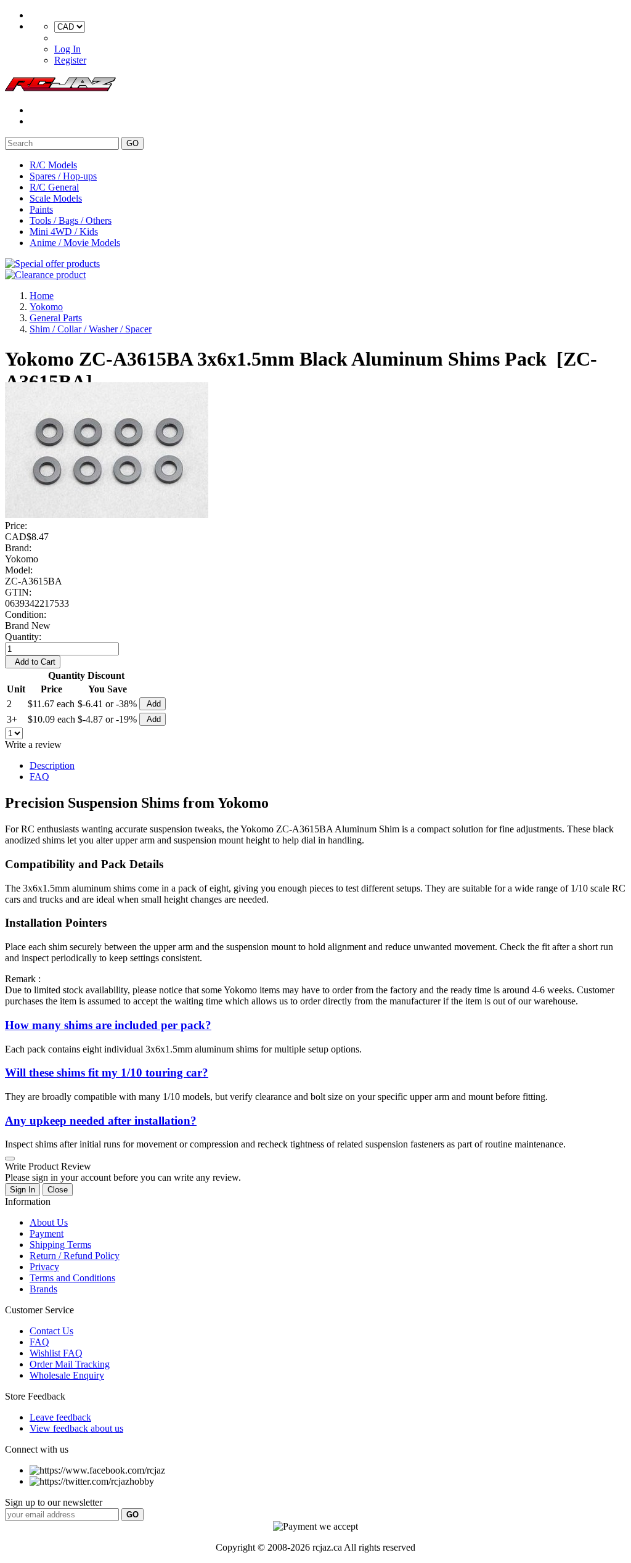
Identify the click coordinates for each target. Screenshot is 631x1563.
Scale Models (56, 198)
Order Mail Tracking (70, 1364)
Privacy (44, 1266)
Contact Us (51, 1331)
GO (132, 143)
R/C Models (53, 165)
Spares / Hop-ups (63, 176)
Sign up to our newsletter (53, 1502)
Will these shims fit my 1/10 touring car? (106, 1072)
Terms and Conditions (72, 1278)
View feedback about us (76, 1428)
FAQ (39, 776)
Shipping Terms (60, 1244)
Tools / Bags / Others (71, 220)
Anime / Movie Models (75, 242)
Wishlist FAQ (56, 1353)
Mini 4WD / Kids (64, 231)
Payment (46, 1233)
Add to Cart (32, 662)
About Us (49, 1222)
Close (57, 1189)
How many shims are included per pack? (108, 1025)
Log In (67, 49)
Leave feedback (60, 1417)
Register (70, 60)
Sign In (22, 1189)
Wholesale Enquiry (67, 1375)
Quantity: (23, 636)
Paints (41, 209)
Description (52, 765)
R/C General (54, 187)
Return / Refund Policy (75, 1255)
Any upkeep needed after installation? (101, 1120)
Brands (43, 1289)
